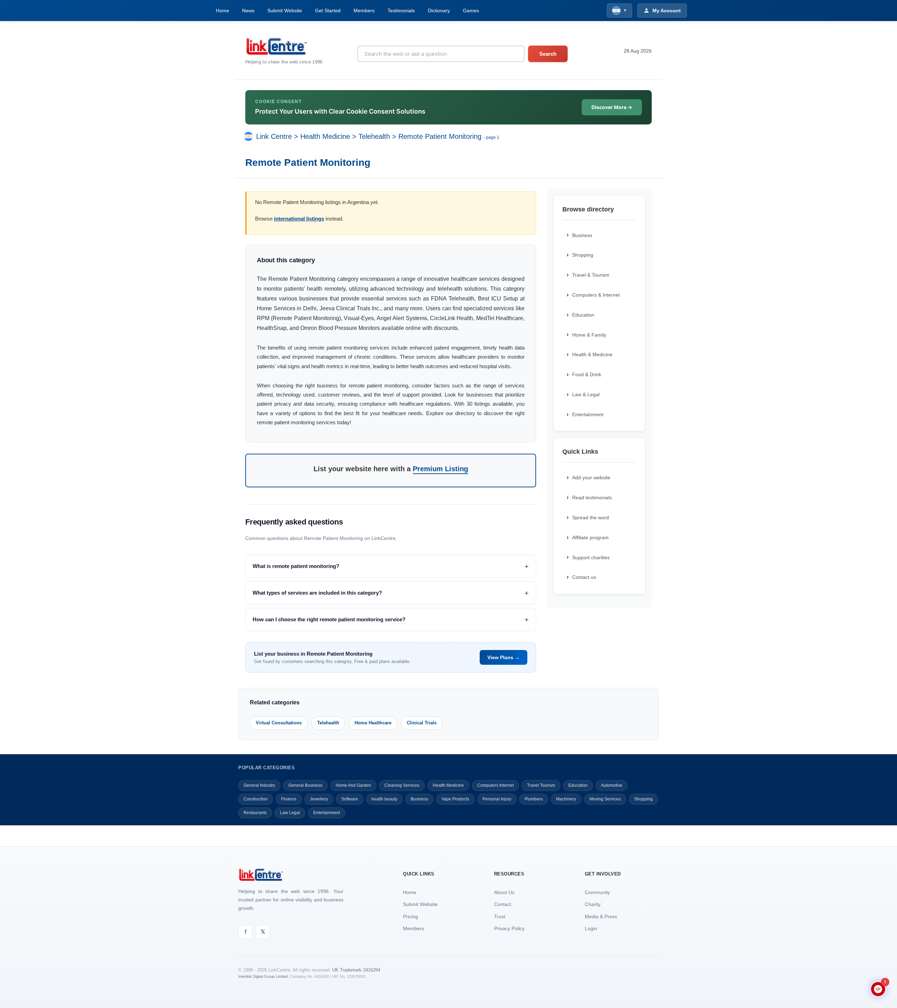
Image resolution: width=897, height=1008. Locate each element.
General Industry (259, 785)
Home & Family (589, 335)
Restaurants (255, 812)
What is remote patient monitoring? (296, 566)
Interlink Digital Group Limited (263, 976)
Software (349, 799)
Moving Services (605, 799)
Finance (288, 799)
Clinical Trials (422, 722)
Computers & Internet (596, 295)
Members (364, 10)
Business (582, 235)
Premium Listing (440, 469)
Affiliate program (590, 537)
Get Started (328, 10)
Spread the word (590, 517)
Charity (593, 904)
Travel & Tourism (590, 275)
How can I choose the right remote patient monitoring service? (329, 619)
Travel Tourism (541, 785)
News (248, 10)
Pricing (410, 916)
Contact (502, 904)
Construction (256, 799)
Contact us (584, 577)
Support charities (591, 557)
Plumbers (534, 799)
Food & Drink (586, 374)
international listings (299, 219)
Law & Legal (586, 394)
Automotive (611, 785)
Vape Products (455, 799)
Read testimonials (592, 497)
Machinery (566, 799)
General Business (305, 785)
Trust (499, 916)
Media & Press (601, 916)
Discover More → (611, 107)
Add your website (591, 477)
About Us (504, 892)
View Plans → (503, 657)
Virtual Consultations (279, 722)
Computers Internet (495, 785)
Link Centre (274, 136)
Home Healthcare (373, 722)
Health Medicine (325, 136)
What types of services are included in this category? (317, 593)
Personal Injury (496, 799)
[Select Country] (250, 136)
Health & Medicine (592, 354)
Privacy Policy (509, 928)
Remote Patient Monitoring (439, 136)
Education (583, 315)
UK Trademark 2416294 (356, 970)
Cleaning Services (401, 785)
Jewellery (319, 799)
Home (222, 10)
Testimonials (401, 10)
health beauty (384, 799)
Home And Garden (353, 785)
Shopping (582, 255)
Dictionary (439, 10)
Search (547, 54)
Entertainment (587, 414)
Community (597, 892)
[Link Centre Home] (284, 46)
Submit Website (284, 10)
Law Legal (290, 812)
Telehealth (374, 136)
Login (591, 928)
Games (471, 10)
